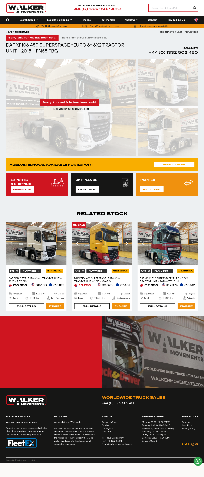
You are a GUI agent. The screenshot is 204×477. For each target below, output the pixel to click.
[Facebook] (182, 444)
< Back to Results (17, 32)
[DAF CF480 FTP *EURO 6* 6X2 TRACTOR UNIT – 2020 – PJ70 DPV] (36, 243)
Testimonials (107, 19)
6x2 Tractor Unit (170, 32)
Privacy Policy (188, 428)
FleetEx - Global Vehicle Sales (21, 422)
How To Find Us (176, 19)
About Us (130, 19)
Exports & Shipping (58, 19)
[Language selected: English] (196, 20)
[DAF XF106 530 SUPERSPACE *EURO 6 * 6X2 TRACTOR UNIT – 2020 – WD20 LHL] (168, 243)
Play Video (29, 271)
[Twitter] (185, 444)
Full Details (26, 306)
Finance (86, 19)
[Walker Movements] (26, 8)
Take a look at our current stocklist (84, 37)
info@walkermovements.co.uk (118, 444)
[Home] (8, 19)
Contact (152, 19)
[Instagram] (192, 444)
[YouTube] (196, 444)
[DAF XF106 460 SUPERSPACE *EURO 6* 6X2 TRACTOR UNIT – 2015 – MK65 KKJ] (102, 243)
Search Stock (27, 19)
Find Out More (174, 164)
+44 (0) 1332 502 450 (96, 9)
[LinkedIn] (189, 444)
